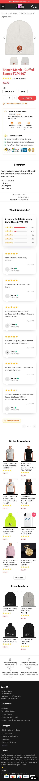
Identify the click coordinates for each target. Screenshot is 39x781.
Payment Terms (7, 733)
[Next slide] (34, 37)
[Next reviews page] (34, 426)
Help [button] (35, 778)
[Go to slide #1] (14, 61)
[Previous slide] (4, 37)
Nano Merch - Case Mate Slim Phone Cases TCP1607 (27, 532)
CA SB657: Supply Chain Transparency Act (16, 720)
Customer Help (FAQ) (9, 742)
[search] (32, 6)
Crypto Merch (13, 13)
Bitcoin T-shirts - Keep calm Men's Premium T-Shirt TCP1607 (10, 466)
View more (19, 577)
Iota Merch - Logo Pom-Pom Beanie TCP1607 (8, 532)
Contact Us (5, 739)
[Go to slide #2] (25, 61)
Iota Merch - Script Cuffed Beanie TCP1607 (27, 642)
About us (5, 708)
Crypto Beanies (6, 17)
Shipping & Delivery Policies (11, 730)
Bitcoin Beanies (23, 197)
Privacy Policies (7, 714)
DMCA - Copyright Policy (10, 717)
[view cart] (36, 6)
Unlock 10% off (4, 771)
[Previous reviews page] (24, 426)
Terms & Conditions (8, 711)
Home (3, 13)
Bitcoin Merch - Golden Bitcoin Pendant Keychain (28, 562)
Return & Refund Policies (10, 736)
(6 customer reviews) (19, 78)
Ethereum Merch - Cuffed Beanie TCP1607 (27, 611)
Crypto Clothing (26, 13)
